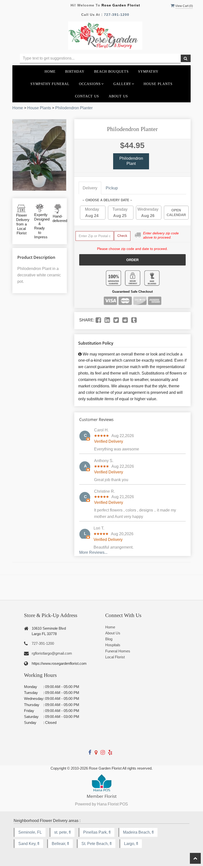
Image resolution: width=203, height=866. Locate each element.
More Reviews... (93, 552)
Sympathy (148, 71)
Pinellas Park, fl (97, 832)
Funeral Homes (117, 651)
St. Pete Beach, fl (96, 844)
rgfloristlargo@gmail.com (52, 653)
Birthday (74, 71)
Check (122, 236)
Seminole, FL (30, 832)
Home (50, 71)
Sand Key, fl (28, 844)
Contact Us (87, 96)
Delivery (90, 188)
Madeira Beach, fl (138, 832)
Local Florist (115, 657)
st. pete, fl (62, 832)
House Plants (158, 84)
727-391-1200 (116, 15)
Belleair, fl (60, 844)
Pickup (112, 188)
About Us (118, 96)
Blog (108, 639)
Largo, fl (131, 844)
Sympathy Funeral (50, 84)
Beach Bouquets (111, 71)
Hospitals (112, 645)
